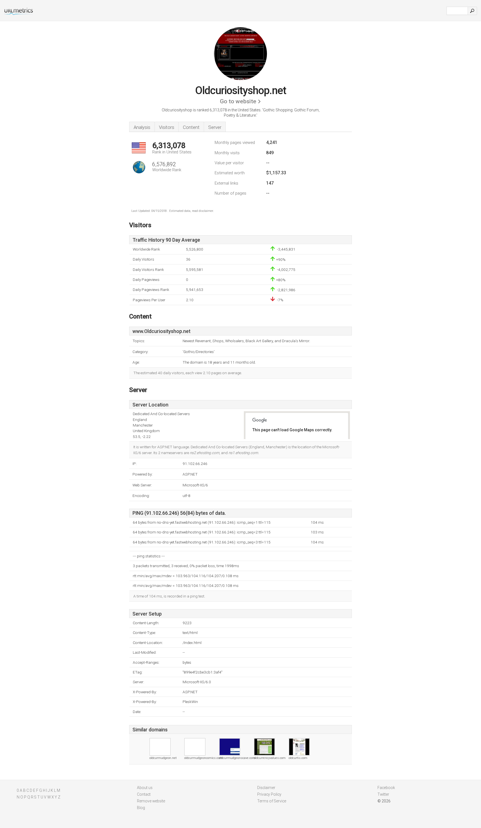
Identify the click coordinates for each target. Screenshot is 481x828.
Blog (141, 807)
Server (214, 127)
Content (191, 127)
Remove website (151, 801)
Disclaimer (266, 787)
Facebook (386, 787)
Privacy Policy (269, 794)
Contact (144, 794)
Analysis (142, 127)
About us (145, 787)
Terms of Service (271, 801)
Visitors (166, 127)
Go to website (238, 101)
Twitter (383, 794)
